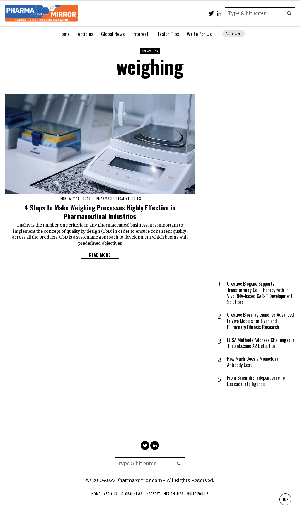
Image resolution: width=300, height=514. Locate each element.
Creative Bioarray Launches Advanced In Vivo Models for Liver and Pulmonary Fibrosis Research (260, 321)
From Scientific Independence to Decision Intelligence (256, 381)
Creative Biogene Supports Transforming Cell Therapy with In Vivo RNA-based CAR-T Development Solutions (259, 293)
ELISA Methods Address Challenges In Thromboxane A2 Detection (261, 343)
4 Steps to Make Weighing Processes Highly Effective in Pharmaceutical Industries (99, 211)
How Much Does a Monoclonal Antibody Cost (253, 362)
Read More (99, 255)
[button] (289, 13)
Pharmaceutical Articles (118, 198)
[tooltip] (211, 13)
